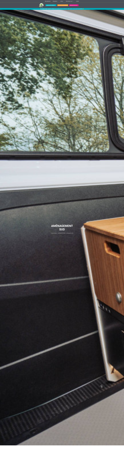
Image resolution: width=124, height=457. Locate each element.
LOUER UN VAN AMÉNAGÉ (50, 5)
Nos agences (55, 1)
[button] (57, 1)
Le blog (61, 1)
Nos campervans (47, 1)
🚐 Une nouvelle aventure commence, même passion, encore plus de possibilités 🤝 (62, 8)
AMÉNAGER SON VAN (73, 5)
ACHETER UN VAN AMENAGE (63, 5)
